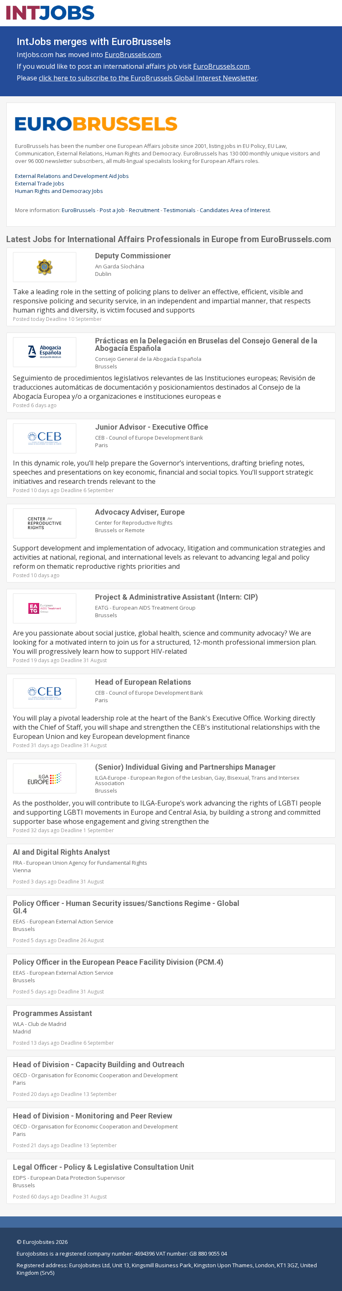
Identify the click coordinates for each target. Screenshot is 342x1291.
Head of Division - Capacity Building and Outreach (98, 1064)
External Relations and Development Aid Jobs (72, 176)
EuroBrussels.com (133, 54)
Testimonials (179, 210)
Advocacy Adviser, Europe (140, 512)
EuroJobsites (39, 1242)
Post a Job (112, 210)
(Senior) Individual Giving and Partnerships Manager (185, 767)
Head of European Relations (143, 682)
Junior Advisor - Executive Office (151, 427)
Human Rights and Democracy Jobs (59, 191)
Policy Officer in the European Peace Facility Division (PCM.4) (118, 962)
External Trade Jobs (39, 183)
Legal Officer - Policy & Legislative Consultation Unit (103, 1167)
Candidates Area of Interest (235, 210)
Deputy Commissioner (133, 255)
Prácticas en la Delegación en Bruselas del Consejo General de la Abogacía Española (206, 344)
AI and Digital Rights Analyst (61, 852)
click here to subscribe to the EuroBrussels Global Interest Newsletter (148, 78)
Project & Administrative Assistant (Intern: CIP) (176, 597)
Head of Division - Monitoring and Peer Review (92, 1115)
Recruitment (144, 210)
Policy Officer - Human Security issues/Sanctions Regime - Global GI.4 (126, 907)
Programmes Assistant (52, 1013)
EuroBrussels (79, 210)
